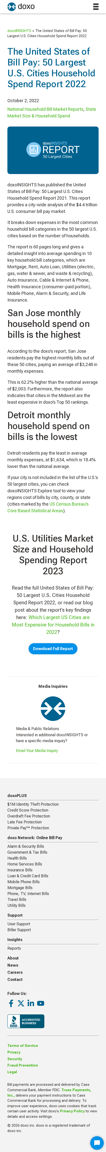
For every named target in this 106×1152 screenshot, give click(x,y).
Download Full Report (53, 648)
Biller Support (19, 930)
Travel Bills (16, 899)
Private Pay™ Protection (28, 828)
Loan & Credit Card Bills (27, 876)
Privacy (13, 1052)
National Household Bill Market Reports (45, 109)
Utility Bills (16, 905)
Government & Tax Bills (27, 852)
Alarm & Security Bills (25, 846)
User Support (18, 924)
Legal (12, 1072)
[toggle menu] (96, 6)
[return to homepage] (21, 6)
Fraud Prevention (22, 1065)
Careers (15, 972)
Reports (14, 948)
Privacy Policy (72, 1111)
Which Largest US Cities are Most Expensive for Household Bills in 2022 (53, 624)
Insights (14, 939)
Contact (15, 979)
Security (14, 1059)
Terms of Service (22, 1046)
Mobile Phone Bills (23, 882)
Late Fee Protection (24, 822)
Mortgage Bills (20, 887)
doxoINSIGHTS (19, 31)
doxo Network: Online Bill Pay (34, 837)
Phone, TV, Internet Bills (28, 893)
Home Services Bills (24, 864)
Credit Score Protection (27, 810)
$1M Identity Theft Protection (33, 804)
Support (15, 915)
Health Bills (17, 858)
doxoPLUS (17, 795)
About (13, 958)
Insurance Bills (20, 870)
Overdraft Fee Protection (28, 816)
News (12, 965)
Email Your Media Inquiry (37, 750)
